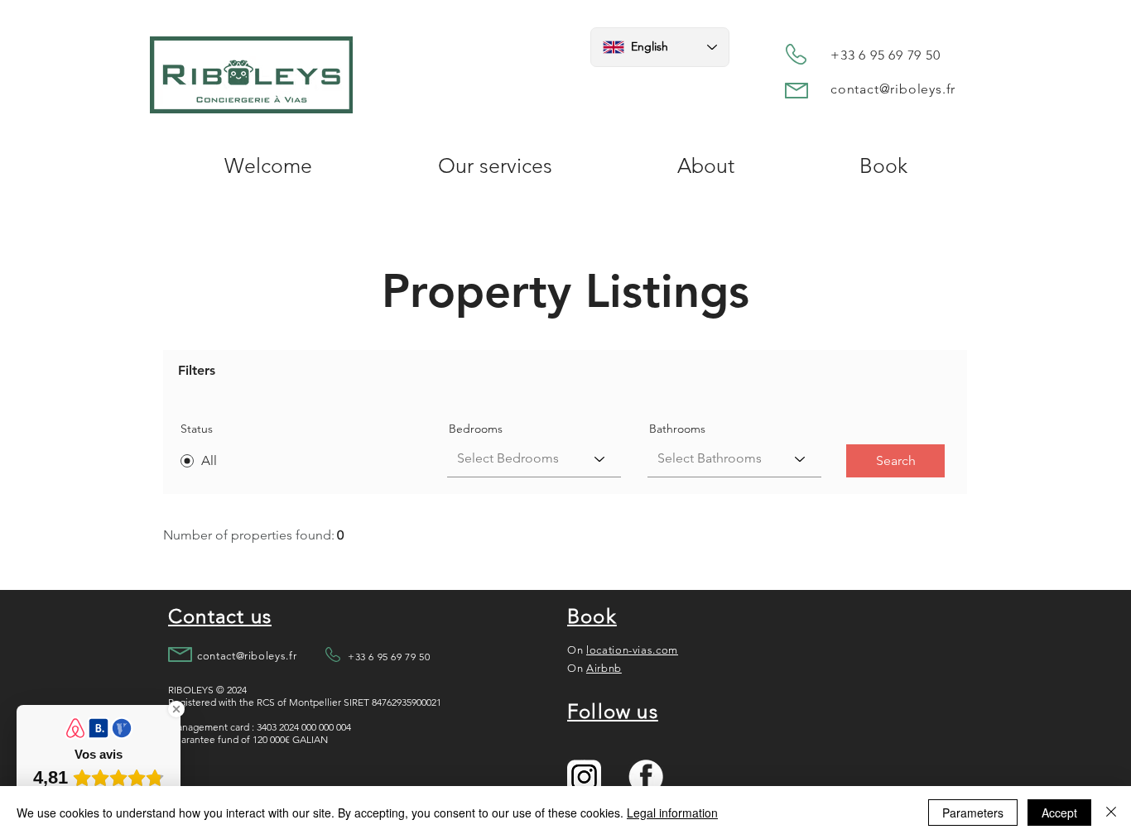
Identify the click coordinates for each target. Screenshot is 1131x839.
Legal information (672, 812)
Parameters (972, 812)
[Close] (1111, 812)
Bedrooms (476, 428)
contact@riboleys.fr (892, 89)
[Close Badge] (176, 709)
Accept (1059, 812)
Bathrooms (677, 428)
